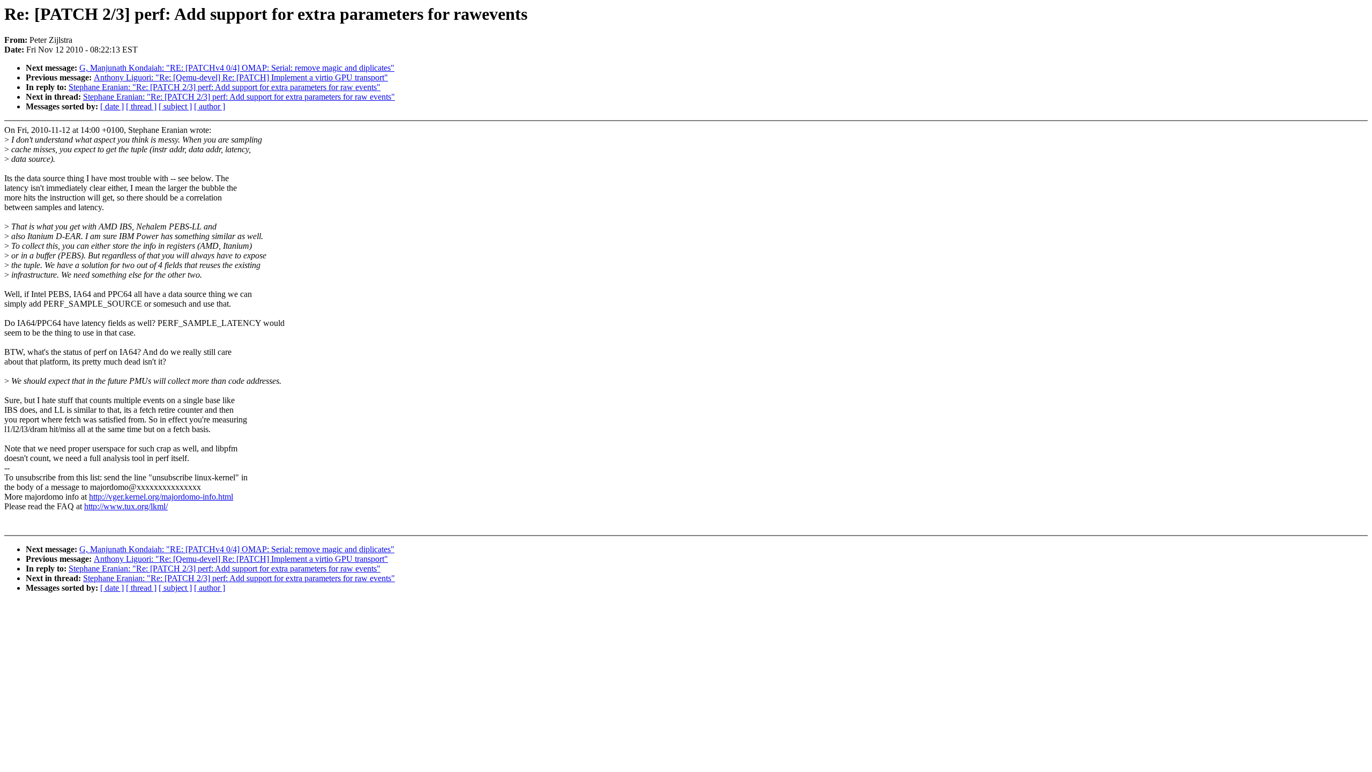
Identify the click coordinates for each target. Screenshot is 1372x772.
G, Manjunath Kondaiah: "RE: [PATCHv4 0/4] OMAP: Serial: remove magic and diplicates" (236, 67)
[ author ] (209, 106)
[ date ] (112, 106)
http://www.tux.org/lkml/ (126, 506)
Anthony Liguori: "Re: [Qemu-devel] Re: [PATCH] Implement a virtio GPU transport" (241, 77)
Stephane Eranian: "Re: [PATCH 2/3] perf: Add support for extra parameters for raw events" (225, 87)
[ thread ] (141, 106)
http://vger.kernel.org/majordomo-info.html (161, 496)
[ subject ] (175, 106)
